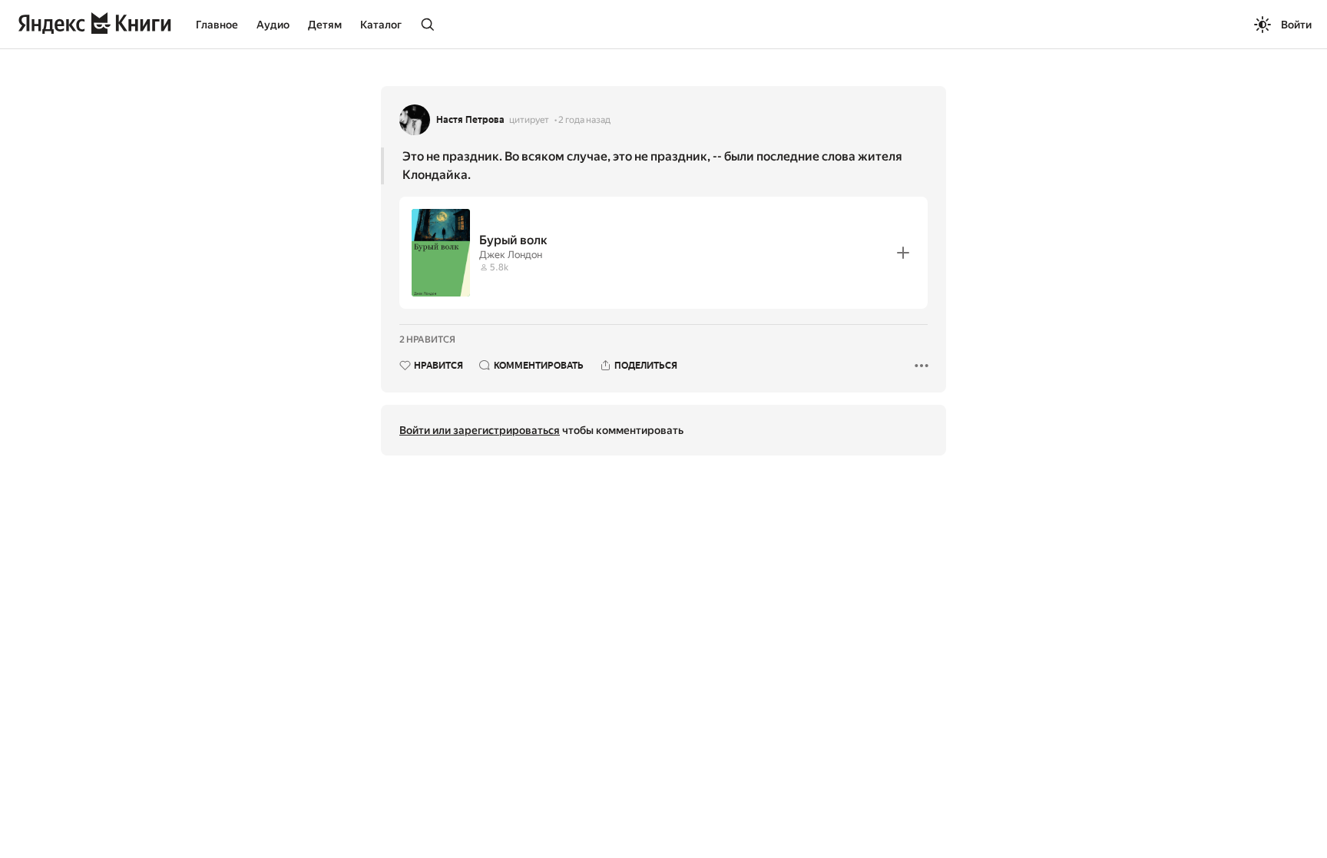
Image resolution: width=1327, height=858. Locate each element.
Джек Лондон (510, 254)
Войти (1296, 24)
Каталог (381, 24)
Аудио (273, 24)
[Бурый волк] (663, 253)
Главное (217, 24)
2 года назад (584, 119)
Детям (325, 24)
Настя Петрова (470, 119)
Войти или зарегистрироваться (479, 430)
